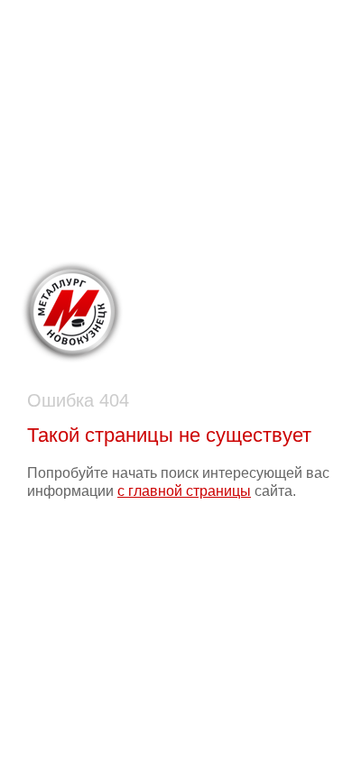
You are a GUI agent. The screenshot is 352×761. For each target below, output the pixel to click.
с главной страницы (184, 491)
